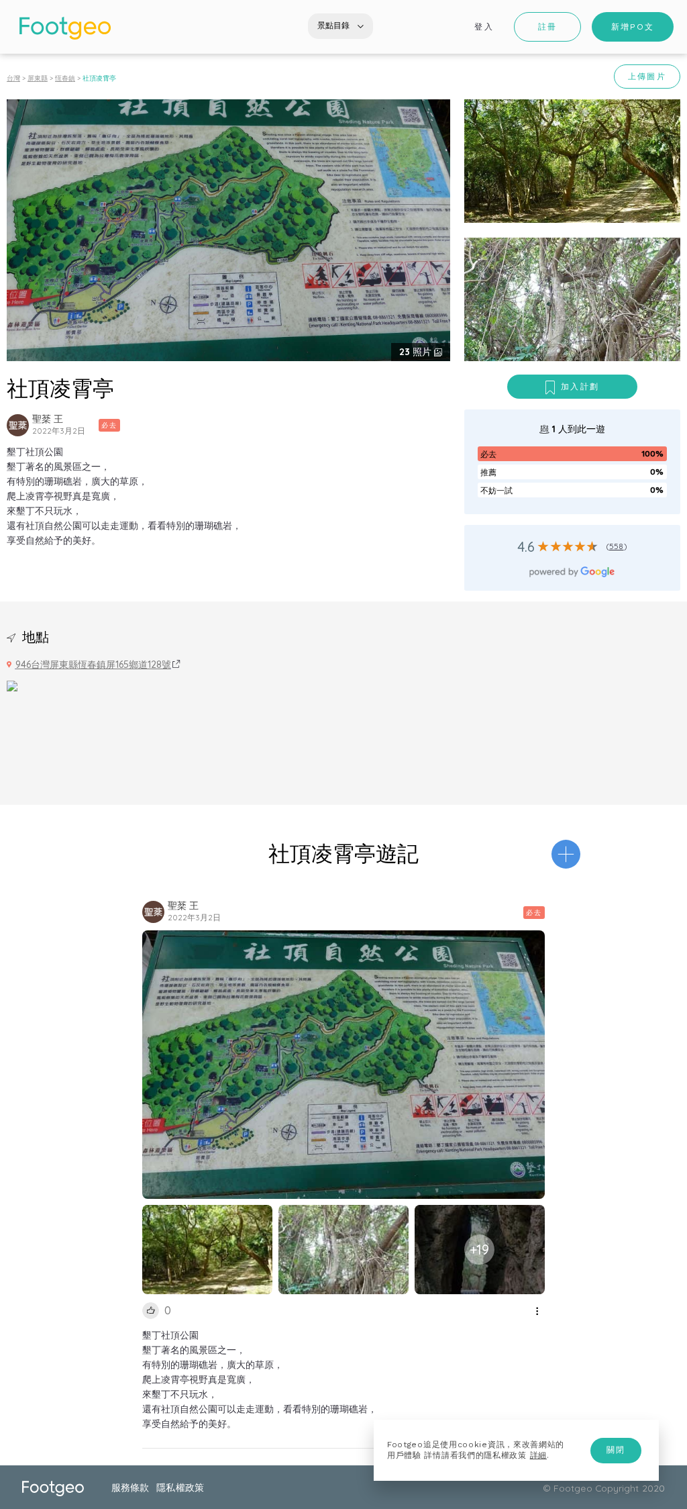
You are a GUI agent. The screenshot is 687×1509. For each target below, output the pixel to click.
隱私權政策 (179, 1487)
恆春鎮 (65, 78)
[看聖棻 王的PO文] (18, 425)
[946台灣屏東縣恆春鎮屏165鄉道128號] (12, 684)
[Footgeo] (65, 28)
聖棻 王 (47, 419)
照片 (416, 352)
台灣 (13, 78)
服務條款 (130, 1487)
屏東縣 (38, 78)
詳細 (538, 1455)
